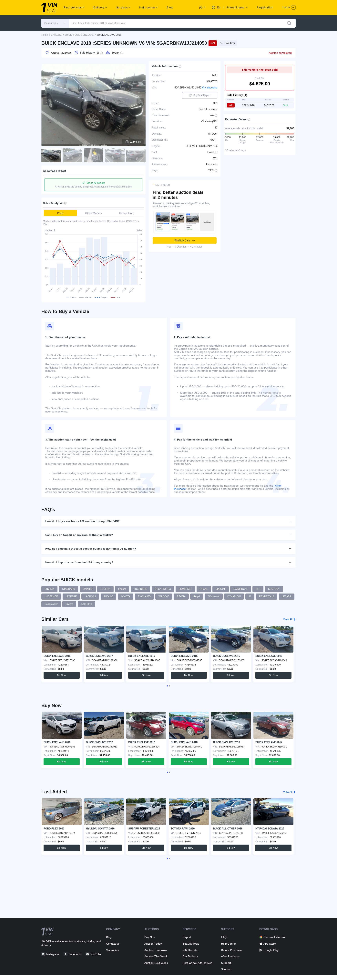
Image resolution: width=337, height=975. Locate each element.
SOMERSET (185, 589)
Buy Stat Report (201, 95)
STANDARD (68, 589)
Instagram (52, 954)
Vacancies (112, 950)
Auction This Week (156, 956)
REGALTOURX (163, 589)
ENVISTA (49, 589)
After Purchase (230, 956)
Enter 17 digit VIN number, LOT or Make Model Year (99, 23)
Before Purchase (231, 950)
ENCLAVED (144, 596)
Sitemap (226, 969)
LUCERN (105, 589)
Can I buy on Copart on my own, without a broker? (79, 534)
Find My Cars (182, 240)
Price (60, 213)
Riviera (69, 604)
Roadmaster (51, 604)
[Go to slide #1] (51, 155)
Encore (122, 589)
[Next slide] (140, 101)
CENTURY (274, 589)
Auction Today (153, 943)
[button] (55, 23)
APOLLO (108, 596)
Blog (170, 7)
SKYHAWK (214, 596)
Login (286, 7)
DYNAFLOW (234, 596)
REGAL (204, 589)
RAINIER (88, 589)
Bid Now (61, 675)
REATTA (181, 596)
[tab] (167, 685)
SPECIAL (221, 589)
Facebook (74, 954)
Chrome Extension (274, 937)
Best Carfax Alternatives (197, 962)
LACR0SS (86, 604)
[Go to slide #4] (115, 155)
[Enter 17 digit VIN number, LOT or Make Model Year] (289, 23)
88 (250, 596)
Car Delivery (190, 956)
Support (226, 962)
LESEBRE (71, 596)
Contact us (112, 943)
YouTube (95, 954)
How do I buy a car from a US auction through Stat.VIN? (82, 521)
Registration (265, 7)
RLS (258, 589)
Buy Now (149, 937)
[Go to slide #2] (72, 155)
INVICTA (125, 596)
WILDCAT (163, 596)
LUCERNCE (51, 596)
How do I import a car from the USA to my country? (79, 562)
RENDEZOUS (266, 596)
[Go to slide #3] (93, 155)
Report (187, 937)
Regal (196, 596)
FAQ (224, 937)
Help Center (228, 943)
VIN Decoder (191, 950)
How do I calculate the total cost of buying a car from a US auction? (90, 548)
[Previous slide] (46, 101)
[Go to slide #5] (136, 155)
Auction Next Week (156, 962)
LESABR (286, 596)
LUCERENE (140, 589)
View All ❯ (289, 619)
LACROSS (90, 596)
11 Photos (135, 141)
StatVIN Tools (191, 943)
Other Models (93, 213)
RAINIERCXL (240, 589)
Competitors (126, 213)
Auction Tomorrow (155, 950)
